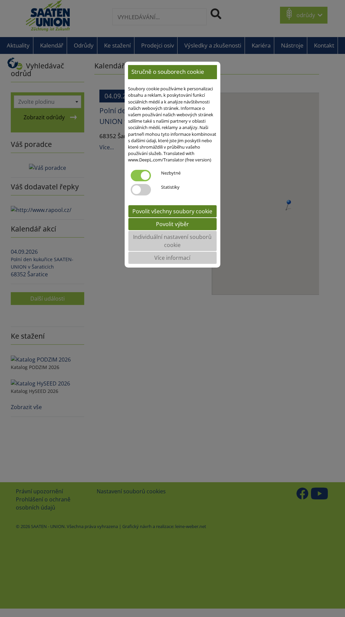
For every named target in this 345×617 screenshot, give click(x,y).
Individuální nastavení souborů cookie (172, 241)
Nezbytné (171, 173)
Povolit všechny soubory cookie (172, 211)
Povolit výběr (172, 224)
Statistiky (170, 187)
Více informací (172, 257)
